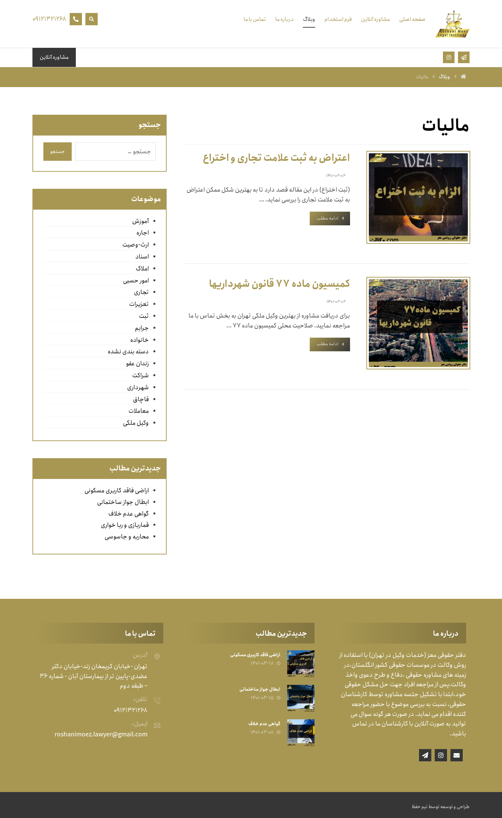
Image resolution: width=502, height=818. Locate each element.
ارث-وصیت (135, 245)
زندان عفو (137, 363)
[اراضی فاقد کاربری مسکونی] (301, 664)
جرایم (142, 328)
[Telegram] (425, 755)
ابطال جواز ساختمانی (123, 502)
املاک (142, 268)
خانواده (139, 340)
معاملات (138, 411)
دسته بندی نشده (128, 351)
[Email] (456, 755)
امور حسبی (136, 280)
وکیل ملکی (136, 423)
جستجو (57, 151)
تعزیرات (139, 304)
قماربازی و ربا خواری (125, 525)
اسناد (142, 257)
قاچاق (141, 399)
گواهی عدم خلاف (128, 514)
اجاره (142, 233)
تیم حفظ (420, 806)
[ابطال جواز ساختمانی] (301, 698)
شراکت (140, 375)
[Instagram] (441, 755)
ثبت (144, 316)
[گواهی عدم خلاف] (301, 733)
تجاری (141, 292)
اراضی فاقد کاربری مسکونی (116, 490)
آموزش (140, 221)
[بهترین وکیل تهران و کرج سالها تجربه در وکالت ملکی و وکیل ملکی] (452, 24)
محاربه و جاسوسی (126, 536)
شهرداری (138, 387)
